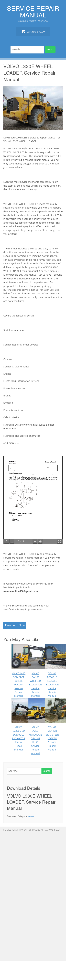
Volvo (31, 816)
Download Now (15, 625)
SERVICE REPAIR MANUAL (33, 11)
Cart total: (35, 31)
